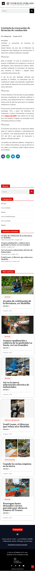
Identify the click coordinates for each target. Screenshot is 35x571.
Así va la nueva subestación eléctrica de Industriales (17, 251)
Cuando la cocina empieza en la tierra (17, 465)
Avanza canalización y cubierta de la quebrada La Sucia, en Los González (15, 244)
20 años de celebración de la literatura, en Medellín (16, 237)
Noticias (7, 297)
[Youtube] (23, 565)
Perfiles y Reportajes (12, 420)
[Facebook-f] (11, 565)
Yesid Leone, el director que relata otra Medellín (16, 258)
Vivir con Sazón (10, 460)
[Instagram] (15, 565)
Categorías (17, 529)
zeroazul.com (20, 569)
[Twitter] (19, 565)
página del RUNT (11, 116)
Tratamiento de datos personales (17, 545)
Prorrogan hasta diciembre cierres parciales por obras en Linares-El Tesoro (15, 507)
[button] (3, 3)
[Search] (32, 11)
